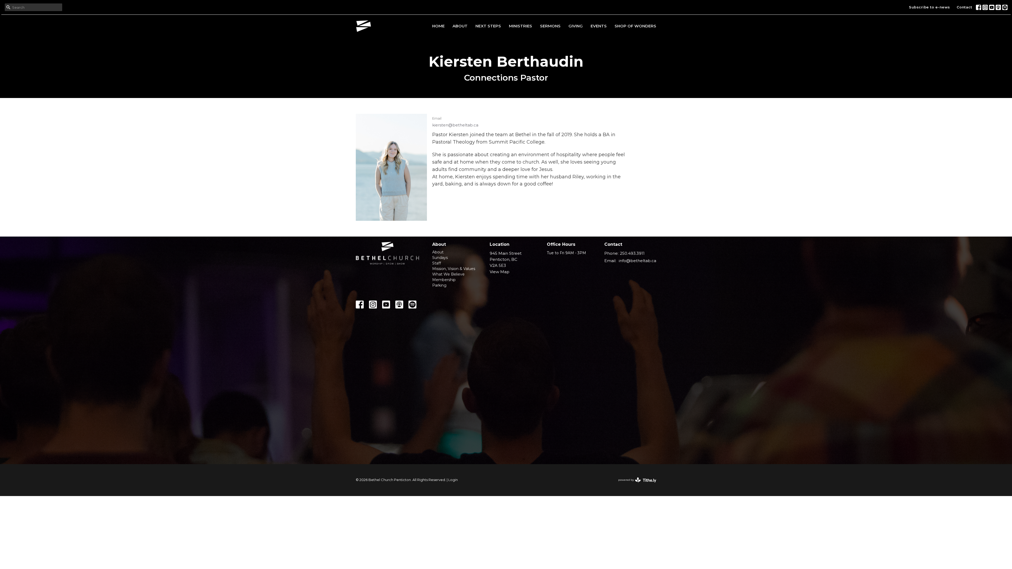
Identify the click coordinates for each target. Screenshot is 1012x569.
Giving (575, 25)
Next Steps (488, 25)
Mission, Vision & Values (453, 268)
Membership (444, 279)
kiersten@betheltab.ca (455, 124)
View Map (499, 271)
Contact (964, 7)
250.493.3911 (632, 253)
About (460, 25)
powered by (634, 484)
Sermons (550, 25)
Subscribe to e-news (929, 7)
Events (599, 25)
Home (438, 25)
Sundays (440, 257)
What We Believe (448, 274)
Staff (436, 263)
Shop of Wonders (635, 25)
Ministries (520, 25)
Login (453, 480)
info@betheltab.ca (637, 260)
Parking (439, 285)
